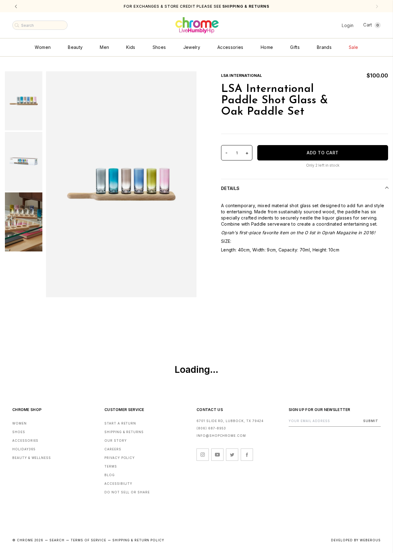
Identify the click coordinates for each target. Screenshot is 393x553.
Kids (130, 47)
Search (56, 540)
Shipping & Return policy (138, 540)
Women (43, 47)
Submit (370, 421)
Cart (371, 24)
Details (230, 188)
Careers (112, 449)
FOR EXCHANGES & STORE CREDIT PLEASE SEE (196, 6)
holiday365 (24, 449)
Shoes (159, 47)
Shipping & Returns (124, 432)
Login (348, 25)
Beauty (75, 47)
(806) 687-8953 (211, 428)
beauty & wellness (31, 458)
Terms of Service (88, 540)
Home (267, 47)
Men (104, 47)
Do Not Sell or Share (127, 492)
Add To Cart (323, 152)
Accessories (230, 47)
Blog (109, 475)
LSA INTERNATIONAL (241, 75)
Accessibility (118, 483)
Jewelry (191, 47)
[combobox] (40, 25)
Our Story (115, 440)
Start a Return (120, 423)
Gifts (295, 47)
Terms (110, 466)
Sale (353, 47)
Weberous (370, 540)
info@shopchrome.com (221, 435)
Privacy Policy (119, 458)
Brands (324, 47)
